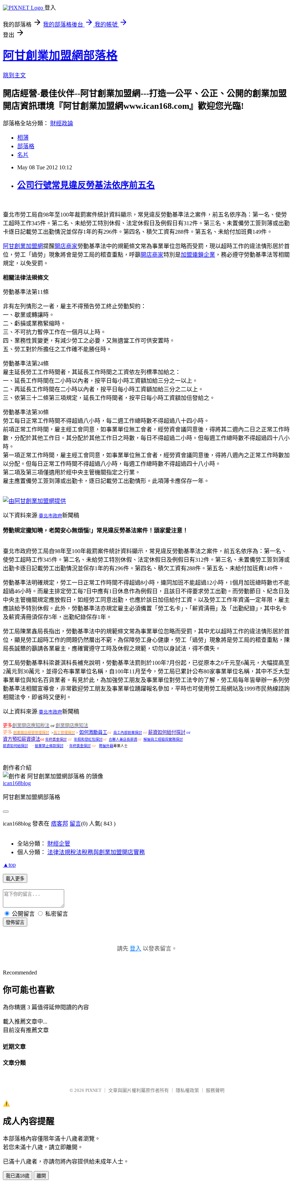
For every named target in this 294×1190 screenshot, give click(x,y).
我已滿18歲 (17, 1176)
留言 (75, 824)
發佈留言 (15, 922)
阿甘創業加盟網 (23, 246)
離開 (41, 1176)
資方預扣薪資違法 (21, 739)
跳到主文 (14, 75)
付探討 (178, 732)
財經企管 (58, 844)
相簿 (23, 138)
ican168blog (17, 783)
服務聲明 (215, 1090)
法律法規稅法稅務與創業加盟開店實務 (96, 852)
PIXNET (93, 1090)
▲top (9, 865)
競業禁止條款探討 (49, 746)
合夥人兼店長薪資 (123, 739)
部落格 (25, 146)
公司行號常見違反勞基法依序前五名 (86, 185)
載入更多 (15, 878)
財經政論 (61, 123)
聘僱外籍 (106, 746)
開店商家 (65, 246)
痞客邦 (59, 824)
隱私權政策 (187, 1090)
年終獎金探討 (56, 739)
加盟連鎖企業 (198, 255)
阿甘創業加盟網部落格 (60, 55)
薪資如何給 (159, 732)
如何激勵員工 (93, 732)
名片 (23, 155)
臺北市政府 (50, 515)
